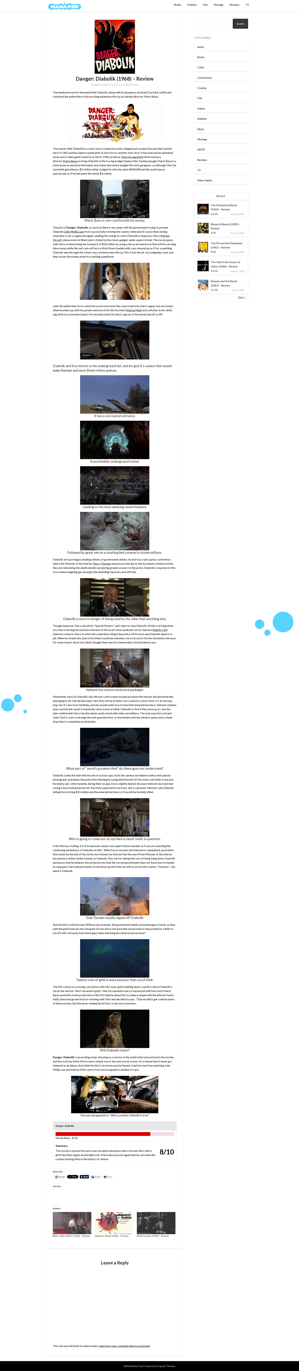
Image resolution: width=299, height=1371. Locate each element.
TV (247, 4)
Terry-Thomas (101, 563)
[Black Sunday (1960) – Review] (156, 1223)
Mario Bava (70, 161)
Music (200, 129)
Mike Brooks (131, 84)
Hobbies (192, 4)
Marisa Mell (133, 310)
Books (177, 4)
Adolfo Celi (160, 629)
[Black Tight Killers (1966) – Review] (72, 1223)
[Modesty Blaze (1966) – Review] (114, 1223)
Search (240, 23)
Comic (200, 67)
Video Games (204, 180)
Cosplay (202, 87)
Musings (219, 4)
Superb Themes (166, 1366)
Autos (200, 46)
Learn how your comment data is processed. (124, 1345)
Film (205, 4)
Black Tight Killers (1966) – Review (71, 1235)
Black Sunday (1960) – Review (153, 1235)
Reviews (234, 4)
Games (201, 108)
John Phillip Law (74, 231)
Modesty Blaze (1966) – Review (112, 1235)
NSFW (201, 149)
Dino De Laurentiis (132, 156)
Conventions (204, 77)
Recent (220, 196)
